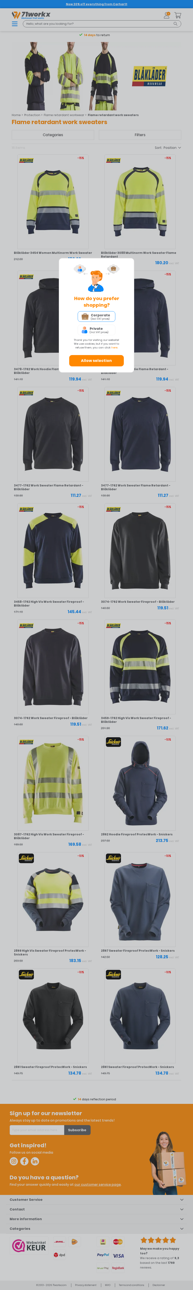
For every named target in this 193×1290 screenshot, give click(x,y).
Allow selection (96, 360)
